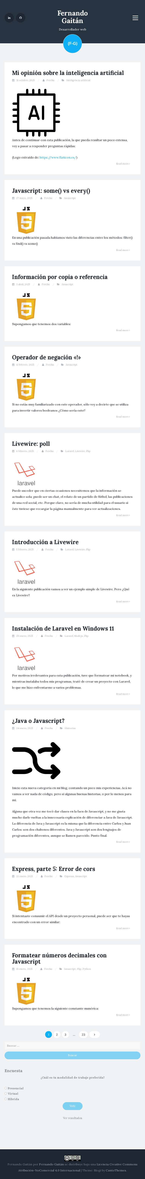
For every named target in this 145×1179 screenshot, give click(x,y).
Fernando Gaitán (72, 17)
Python (87, 969)
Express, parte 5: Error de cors (53, 868)
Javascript (70, 198)
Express (69, 876)
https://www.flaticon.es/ (58, 157)
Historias (70, 728)
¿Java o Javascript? (38, 720)
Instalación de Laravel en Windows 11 (63, 628)
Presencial (16, 1088)
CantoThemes (116, 1170)
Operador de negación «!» (46, 357)
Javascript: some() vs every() (51, 190)
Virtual (13, 1093)
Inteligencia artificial (78, 80)
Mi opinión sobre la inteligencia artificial (68, 72)
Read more (122, 163)
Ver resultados (72, 1118)
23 (83, 1034)
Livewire (80, 451)
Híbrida (13, 1099)
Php (88, 451)
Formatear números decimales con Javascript (59, 958)
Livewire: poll (31, 443)
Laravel (69, 451)
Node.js (78, 636)
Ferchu (50, 80)
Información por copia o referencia (60, 276)
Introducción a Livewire (45, 542)
